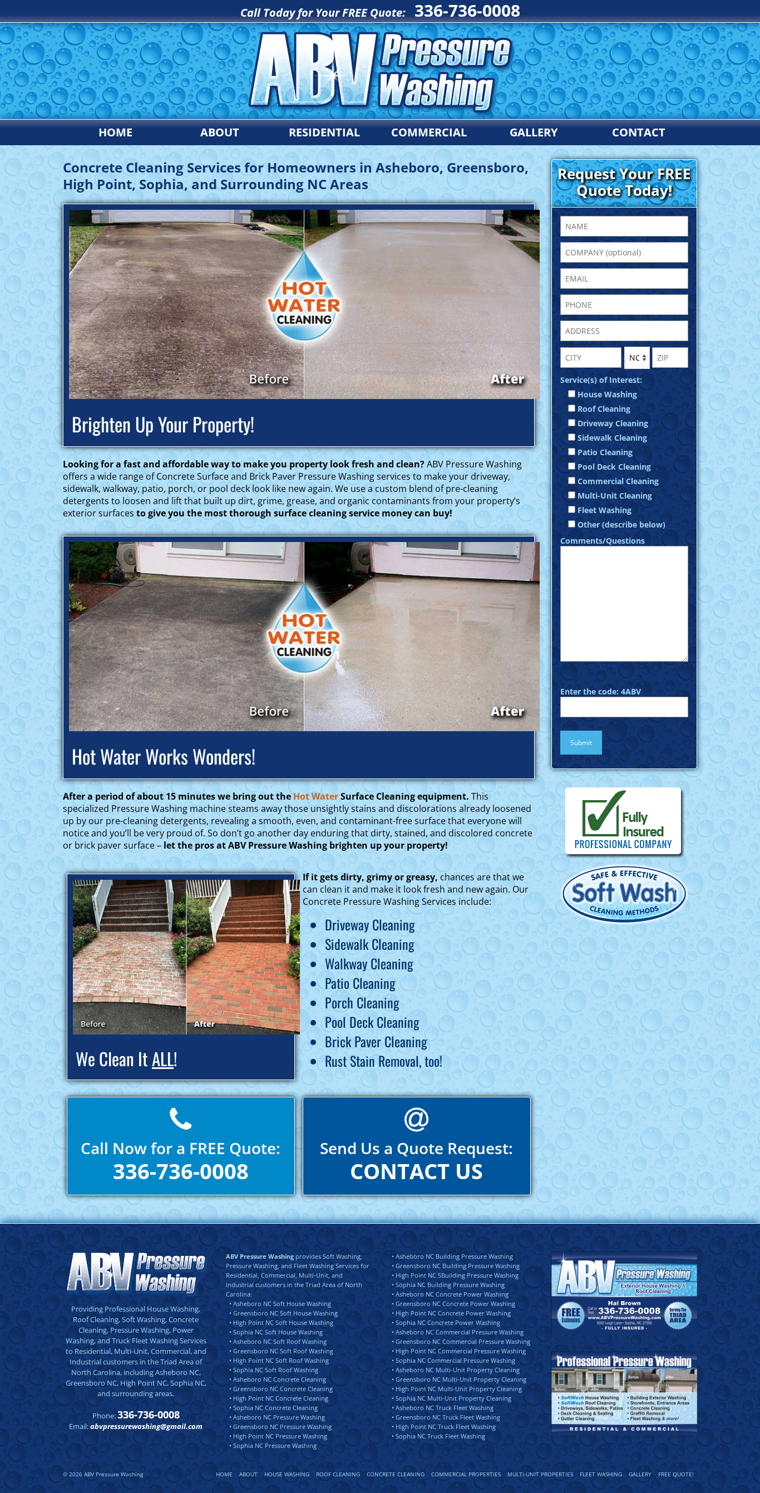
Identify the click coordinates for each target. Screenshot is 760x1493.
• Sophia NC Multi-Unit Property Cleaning (451, 1398)
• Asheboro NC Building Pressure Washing (452, 1256)
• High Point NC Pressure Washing (278, 1436)
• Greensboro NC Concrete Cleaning (281, 1388)
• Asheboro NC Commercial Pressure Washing (458, 1332)
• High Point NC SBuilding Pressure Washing (455, 1275)
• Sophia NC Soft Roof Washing (273, 1370)
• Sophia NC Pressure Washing (273, 1445)
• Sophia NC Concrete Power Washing (446, 1322)
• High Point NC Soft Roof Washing (279, 1360)
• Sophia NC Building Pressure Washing (448, 1284)
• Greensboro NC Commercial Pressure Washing (461, 1341)
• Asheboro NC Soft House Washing (280, 1303)
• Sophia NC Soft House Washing (276, 1332)
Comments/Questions (602, 540)
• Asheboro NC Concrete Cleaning (277, 1379)
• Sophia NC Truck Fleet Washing (438, 1436)
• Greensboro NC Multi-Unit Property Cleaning (459, 1379)
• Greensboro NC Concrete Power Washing (453, 1303)
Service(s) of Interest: (601, 380)
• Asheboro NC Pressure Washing (277, 1417)
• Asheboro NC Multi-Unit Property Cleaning (456, 1370)
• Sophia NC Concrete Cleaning (273, 1407)
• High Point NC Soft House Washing (281, 1322)
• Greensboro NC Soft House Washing (283, 1313)
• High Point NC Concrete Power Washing (451, 1313)
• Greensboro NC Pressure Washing (280, 1426)
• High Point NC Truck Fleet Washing (444, 1426)
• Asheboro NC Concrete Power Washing (450, 1294)
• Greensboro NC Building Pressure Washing (456, 1266)
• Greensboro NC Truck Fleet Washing (446, 1417)
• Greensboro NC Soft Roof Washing (281, 1351)
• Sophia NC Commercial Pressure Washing (453, 1360)
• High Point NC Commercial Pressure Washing (459, 1351)
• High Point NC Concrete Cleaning (278, 1398)
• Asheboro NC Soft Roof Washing (278, 1341)
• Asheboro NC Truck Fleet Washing (442, 1407)
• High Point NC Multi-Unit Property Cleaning (457, 1388)
